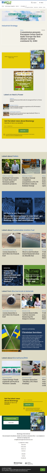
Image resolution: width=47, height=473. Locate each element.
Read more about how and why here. (19, 470)
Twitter (23, 456)
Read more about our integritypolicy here (14, 135)
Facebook (23, 458)
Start (3, 6)
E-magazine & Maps (29, 7)
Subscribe (36, 7)
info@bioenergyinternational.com (23, 439)
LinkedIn (23, 453)
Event (44, 7)
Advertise (40, 7)
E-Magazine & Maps (11, 418)
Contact (23, 450)
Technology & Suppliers (10, 6)
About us (23, 448)
